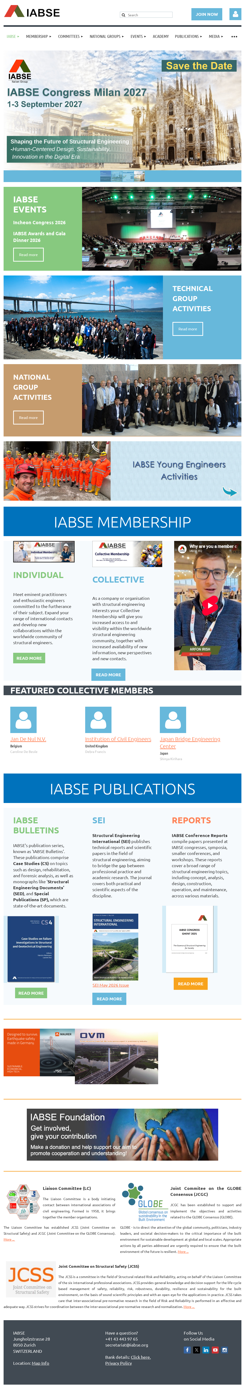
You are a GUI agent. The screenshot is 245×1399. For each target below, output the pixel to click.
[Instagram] (224, 1350)
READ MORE (29, 658)
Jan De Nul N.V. (28, 739)
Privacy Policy (118, 1362)
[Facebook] (187, 1350)
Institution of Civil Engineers (118, 739)
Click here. (141, 1356)
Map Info (40, 1362)
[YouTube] (215, 1350)
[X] (196, 1350)
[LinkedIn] (205, 1350)
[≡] (234, 36)
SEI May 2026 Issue (111, 984)
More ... (9, 1239)
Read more (28, 254)
